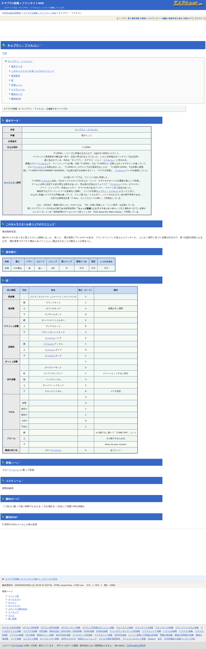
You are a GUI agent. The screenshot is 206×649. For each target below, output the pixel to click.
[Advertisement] (103, 28)
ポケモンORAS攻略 (50, 627)
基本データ (16, 66)
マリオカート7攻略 (103, 635)
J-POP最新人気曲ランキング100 (179, 639)
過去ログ (188, 18)
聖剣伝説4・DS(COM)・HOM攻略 (65, 631)
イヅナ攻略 (16, 639)
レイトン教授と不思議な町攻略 (143, 635)
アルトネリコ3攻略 (164, 627)
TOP (4, 53)
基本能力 (15, 75)
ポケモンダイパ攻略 (70, 627)
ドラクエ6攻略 (170, 631)
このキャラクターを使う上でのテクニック (32, 71)
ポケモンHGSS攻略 (11, 627)
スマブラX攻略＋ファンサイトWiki (22, 3)
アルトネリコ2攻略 (144, 627)
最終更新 (135, 18)
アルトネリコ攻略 (124, 627)
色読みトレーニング (87, 639)
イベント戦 (13, 596)
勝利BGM (16, 98)
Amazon (152, 639)
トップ (121, 18)
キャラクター (10, 182)
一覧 (128, 18)
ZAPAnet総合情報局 (11, 13)
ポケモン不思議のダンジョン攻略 (98, 627)
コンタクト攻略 (30, 639)
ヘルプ (150, 18)
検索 (143, 18)
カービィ (12, 602)
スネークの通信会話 (17, 609)
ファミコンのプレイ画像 (134, 639)
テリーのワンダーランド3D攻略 (125, 631)
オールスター (14, 599)
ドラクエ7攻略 (186, 631)
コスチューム (18, 89)
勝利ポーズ (16, 94)
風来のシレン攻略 (45, 635)
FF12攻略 (30, 635)
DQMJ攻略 (89, 631)
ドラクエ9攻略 (17, 635)
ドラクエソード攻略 (151, 631)
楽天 (160, 639)
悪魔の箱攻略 (166, 635)
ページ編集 (162, 18)
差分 (180, 18)
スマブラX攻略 (30, 631)
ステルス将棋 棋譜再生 (109, 639)
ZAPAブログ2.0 (68, 639)
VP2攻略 (43, 631)
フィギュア (13, 612)
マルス (11, 615)
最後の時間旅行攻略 (184, 635)
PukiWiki (19, 645)
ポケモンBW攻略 (31, 627)
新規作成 (173, 18)
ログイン (200, 18)
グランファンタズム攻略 (187, 627)
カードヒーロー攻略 (49, 639)
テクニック (48, 224)
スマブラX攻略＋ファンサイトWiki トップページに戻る (31, 579)
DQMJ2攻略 (102, 631)
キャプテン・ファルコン (23, 45)
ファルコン (108, 160)
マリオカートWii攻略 (82, 635)
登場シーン (16, 85)
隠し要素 (12, 618)
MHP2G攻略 (120, 635)
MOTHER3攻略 (63, 635)
